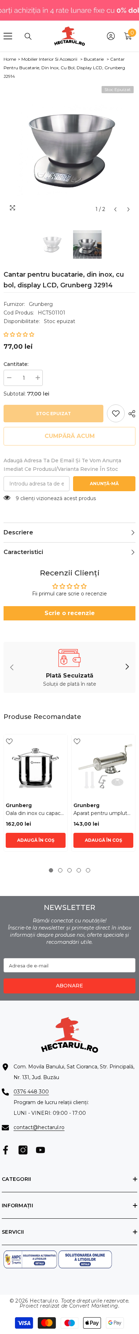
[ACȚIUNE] (130, 413)
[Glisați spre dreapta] (126, 667)
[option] (69, 150)
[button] (115, 209)
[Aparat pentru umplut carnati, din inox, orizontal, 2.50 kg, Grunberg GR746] (103, 766)
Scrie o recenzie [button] (70, 613)
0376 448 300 (31, 1091)
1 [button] (51, 870)
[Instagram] (23, 1150)
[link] (116, 413)
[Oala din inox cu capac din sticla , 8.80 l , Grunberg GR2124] (35, 766)
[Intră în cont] (111, 36)
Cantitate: (16, 364)
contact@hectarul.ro (39, 1127)
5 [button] (88, 870)
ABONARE (69, 985)
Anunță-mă (104, 483)
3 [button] (69, 870)
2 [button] (60, 870)
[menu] (8, 36)
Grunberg (41, 304)
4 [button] (79, 870)
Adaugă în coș (36, 840)
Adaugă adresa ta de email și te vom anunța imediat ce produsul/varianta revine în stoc (62, 464)
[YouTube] (40, 1150)
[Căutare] (28, 36)
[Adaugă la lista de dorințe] (9, 741)
